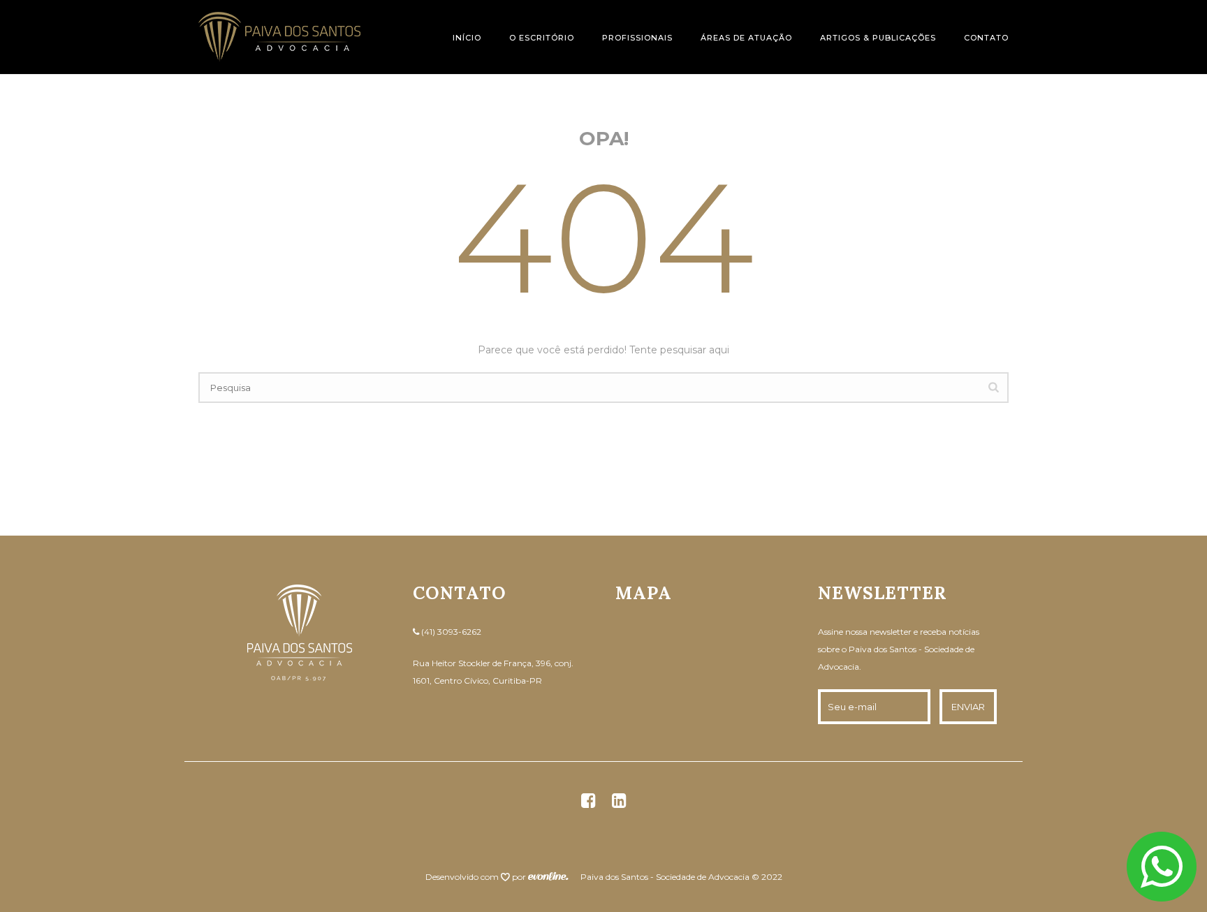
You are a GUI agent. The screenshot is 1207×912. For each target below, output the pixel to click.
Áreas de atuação (746, 38)
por (520, 876)
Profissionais (637, 38)
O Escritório (541, 38)
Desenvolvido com (463, 876)
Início (467, 38)
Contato (986, 38)
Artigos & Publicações (878, 38)
